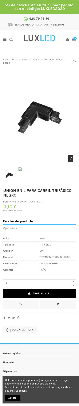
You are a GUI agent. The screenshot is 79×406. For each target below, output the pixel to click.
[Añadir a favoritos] (21, 304)
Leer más (21, 390)
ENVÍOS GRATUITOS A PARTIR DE (39, 24)
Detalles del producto (18, 221)
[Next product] (75, 61)
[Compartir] (4, 317)
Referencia (9, 201)
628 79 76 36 (39, 18)
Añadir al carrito (42, 293)
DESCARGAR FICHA (22, 329)
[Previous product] (73, 61)
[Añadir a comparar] (58, 304)
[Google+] (13, 317)
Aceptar (12, 397)
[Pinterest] (18, 317)
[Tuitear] (9, 317)
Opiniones (10, 228)
